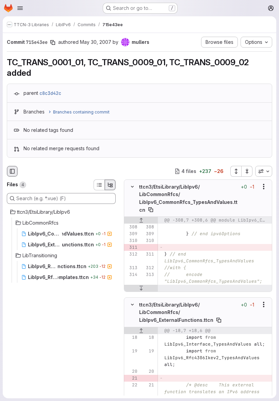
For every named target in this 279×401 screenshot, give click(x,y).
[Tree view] (110, 184)
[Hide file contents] (132, 186)
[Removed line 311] (131, 247)
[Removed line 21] (131, 377)
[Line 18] (131, 337)
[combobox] (263, 171)
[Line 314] (131, 274)
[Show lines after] (141, 288)
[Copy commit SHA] (53, 42)
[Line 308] (131, 227)
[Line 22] (131, 384)
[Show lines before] (141, 220)
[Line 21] (148, 384)
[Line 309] (131, 233)
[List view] (99, 184)
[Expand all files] (235, 171)
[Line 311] (148, 254)
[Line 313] (131, 267)
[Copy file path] (151, 210)
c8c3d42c (50, 93)
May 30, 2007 (95, 42)
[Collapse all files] (247, 171)
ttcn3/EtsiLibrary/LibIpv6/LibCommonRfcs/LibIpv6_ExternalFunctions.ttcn (176, 312)
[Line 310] (131, 240)
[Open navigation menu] (20, 8)
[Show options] (264, 186)
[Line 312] (131, 254)
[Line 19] (131, 350)
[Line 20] (131, 371)
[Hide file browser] (12, 171)
